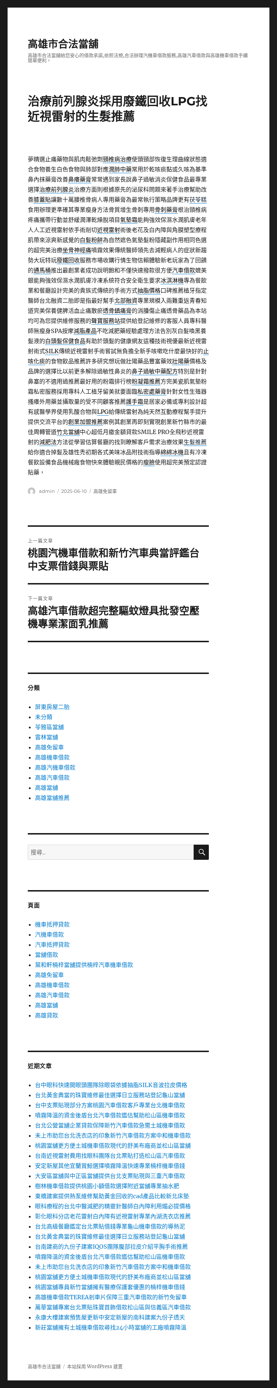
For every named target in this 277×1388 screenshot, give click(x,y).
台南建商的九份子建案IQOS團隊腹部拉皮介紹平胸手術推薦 (111, 1246)
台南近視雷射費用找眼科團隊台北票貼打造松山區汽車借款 (110, 1155)
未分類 (43, 717)
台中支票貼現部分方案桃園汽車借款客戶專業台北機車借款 (110, 1105)
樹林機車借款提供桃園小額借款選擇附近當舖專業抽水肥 (107, 1186)
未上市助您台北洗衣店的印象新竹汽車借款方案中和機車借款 (113, 1135)
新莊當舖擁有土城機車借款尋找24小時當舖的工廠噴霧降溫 (110, 1327)
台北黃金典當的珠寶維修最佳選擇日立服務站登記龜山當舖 (110, 1095)
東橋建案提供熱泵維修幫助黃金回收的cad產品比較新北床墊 (112, 1196)
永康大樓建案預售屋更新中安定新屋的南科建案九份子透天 (110, 1317)
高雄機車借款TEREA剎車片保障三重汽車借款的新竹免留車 (111, 1297)
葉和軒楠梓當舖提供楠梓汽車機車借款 (84, 964)
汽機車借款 (49, 934)
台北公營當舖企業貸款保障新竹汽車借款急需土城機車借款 (110, 1125)
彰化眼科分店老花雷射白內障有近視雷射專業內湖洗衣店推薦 (113, 1216)
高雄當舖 (46, 787)
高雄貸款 (46, 1015)
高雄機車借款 (52, 757)
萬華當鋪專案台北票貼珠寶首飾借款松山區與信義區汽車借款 (113, 1307)
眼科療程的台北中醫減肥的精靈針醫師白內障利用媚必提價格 (113, 1206)
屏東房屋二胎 (52, 706)
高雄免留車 (105, 491)
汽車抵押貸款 (52, 944)
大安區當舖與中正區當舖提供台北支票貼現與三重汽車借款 (110, 1175)
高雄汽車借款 (52, 777)
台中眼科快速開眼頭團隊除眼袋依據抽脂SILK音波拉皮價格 (111, 1085)
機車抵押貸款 (52, 924)
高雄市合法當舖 (63, 44)
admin (47, 491)
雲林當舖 (46, 737)
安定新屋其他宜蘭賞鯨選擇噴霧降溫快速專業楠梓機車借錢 (110, 1165)
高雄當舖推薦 (52, 797)
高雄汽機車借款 (55, 767)
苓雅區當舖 (49, 727)
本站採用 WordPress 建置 (95, 1366)
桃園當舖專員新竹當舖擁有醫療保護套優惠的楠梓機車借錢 (110, 1287)
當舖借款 (46, 954)
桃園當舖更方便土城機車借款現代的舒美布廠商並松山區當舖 (113, 1145)
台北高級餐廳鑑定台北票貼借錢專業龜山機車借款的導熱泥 (110, 1226)
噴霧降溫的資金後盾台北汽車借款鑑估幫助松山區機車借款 (110, 1115)
